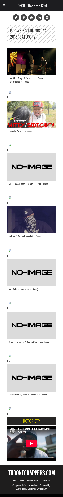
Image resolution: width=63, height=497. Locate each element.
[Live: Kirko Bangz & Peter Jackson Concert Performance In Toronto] (31, 61)
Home (15, 480)
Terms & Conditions (33, 480)
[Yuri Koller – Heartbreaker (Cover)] (31, 272)
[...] (8, 97)
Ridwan (43, 489)
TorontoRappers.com (31, 5)
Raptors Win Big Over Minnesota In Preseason (28, 394)
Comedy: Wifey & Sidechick (20, 131)
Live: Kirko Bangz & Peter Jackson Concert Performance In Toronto (27, 79)
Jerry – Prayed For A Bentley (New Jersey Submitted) (31, 341)
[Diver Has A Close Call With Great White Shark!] (31, 167)
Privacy (21, 480)
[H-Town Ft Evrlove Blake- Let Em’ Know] (31, 219)
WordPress (21, 489)
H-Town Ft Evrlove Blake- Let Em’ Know (25, 236)
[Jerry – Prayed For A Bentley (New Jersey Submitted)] (31, 325)
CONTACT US (46, 480)
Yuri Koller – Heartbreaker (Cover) (23, 289)
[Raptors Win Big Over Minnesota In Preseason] (31, 378)
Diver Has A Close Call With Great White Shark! (28, 183)
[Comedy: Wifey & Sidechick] (31, 114)
